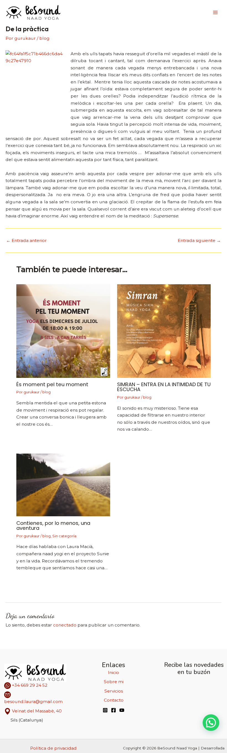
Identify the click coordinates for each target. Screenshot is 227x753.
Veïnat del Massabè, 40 (37, 710)
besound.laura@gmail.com (33, 701)
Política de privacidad (53, 748)
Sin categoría (64, 536)
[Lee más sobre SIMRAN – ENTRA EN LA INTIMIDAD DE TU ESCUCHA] (164, 330)
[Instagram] (105, 710)
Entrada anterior (26, 240)
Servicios (113, 691)
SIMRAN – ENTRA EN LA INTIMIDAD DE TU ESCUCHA (164, 387)
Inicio (113, 672)
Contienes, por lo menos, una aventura (53, 525)
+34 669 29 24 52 (29, 685)
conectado (64, 625)
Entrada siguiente (199, 240)
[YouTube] (121, 710)
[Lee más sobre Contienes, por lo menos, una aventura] (63, 484)
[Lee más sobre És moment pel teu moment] (63, 330)
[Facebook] (113, 710)
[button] (211, 722)
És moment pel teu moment (52, 384)
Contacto (113, 700)
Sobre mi (113, 681)
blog (44, 38)
